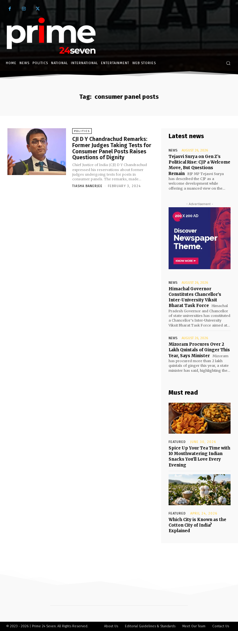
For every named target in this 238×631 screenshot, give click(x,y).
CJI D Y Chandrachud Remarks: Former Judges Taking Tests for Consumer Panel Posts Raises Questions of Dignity (111, 148)
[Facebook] (9, 8)
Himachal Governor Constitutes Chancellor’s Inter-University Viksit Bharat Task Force (195, 297)
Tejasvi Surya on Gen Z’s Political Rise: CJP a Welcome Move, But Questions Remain (199, 165)
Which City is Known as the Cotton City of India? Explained (197, 525)
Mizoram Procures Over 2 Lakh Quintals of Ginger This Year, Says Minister (199, 350)
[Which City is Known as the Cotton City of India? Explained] (200, 489)
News (173, 150)
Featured (177, 442)
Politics (82, 131)
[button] (228, 63)
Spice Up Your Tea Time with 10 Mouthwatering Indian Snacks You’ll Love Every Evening (199, 456)
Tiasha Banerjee (87, 186)
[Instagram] (23, 8)
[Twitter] (37, 8)
